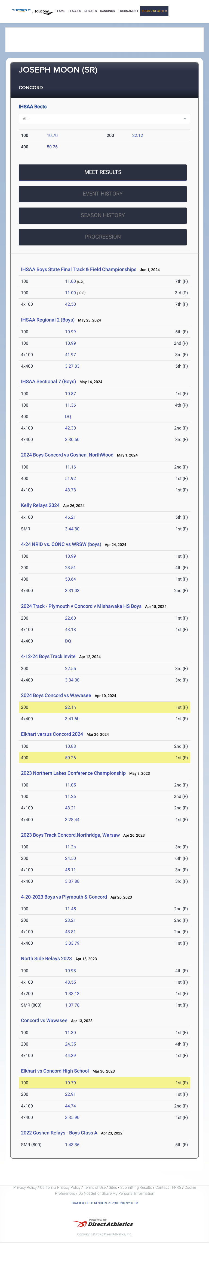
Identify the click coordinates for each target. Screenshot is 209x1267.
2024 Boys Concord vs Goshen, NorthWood (67, 455)
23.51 (70, 567)
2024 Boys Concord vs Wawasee (56, 695)
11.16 (70, 467)
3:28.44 (72, 819)
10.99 (70, 331)
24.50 (70, 858)
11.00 (70, 281)
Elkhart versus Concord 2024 (52, 734)
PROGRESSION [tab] (103, 236)
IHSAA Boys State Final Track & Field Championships (78, 269)
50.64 (70, 579)
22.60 (70, 618)
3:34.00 (72, 680)
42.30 (70, 428)
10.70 (52, 135)
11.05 (70, 785)
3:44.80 (72, 529)
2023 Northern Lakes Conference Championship (73, 773)
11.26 (70, 796)
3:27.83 (72, 366)
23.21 (70, 920)
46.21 (70, 517)
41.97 (70, 354)
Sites (113, 1187)
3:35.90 (72, 1117)
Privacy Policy (25, 1187)
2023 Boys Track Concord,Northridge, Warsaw (70, 835)
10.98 (70, 970)
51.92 (70, 478)
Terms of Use (95, 1187)
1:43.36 (72, 1144)
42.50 (70, 304)
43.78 (70, 490)
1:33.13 (72, 993)
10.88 (70, 746)
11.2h (70, 846)
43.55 (70, 982)
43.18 (70, 629)
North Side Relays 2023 (46, 958)
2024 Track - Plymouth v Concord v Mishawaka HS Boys (81, 606)
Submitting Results (136, 1187)
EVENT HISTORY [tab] (103, 193)
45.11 (70, 869)
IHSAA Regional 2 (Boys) (48, 320)
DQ (68, 416)
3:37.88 (72, 881)
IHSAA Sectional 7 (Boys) (48, 381)
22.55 (70, 668)
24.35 (70, 1044)
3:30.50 (72, 439)
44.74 (70, 1106)
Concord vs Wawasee (44, 1020)
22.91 (70, 1094)
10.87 (70, 393)
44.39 (70, 1055)
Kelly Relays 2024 (40, 505)
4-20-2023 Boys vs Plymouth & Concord (64, 897)
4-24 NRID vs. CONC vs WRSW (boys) (61, 544)
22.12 (137, 135)
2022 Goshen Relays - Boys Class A (59, 1133)
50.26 (52, 146)
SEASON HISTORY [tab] (103, 215)
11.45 (70, 908)
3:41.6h (72, 718)
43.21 (70, 807)
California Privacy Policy (60, 1187)
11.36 (70, 405)
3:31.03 (72, 590)
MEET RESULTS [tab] (102, 172)
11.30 (70, 1032)
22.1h (70, 707)
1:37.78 (72, 1005)
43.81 (70, 931)
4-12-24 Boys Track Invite (48, 656)
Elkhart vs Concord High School (55, 1071)
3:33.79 (72, 943)
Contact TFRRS (168, 1187)
